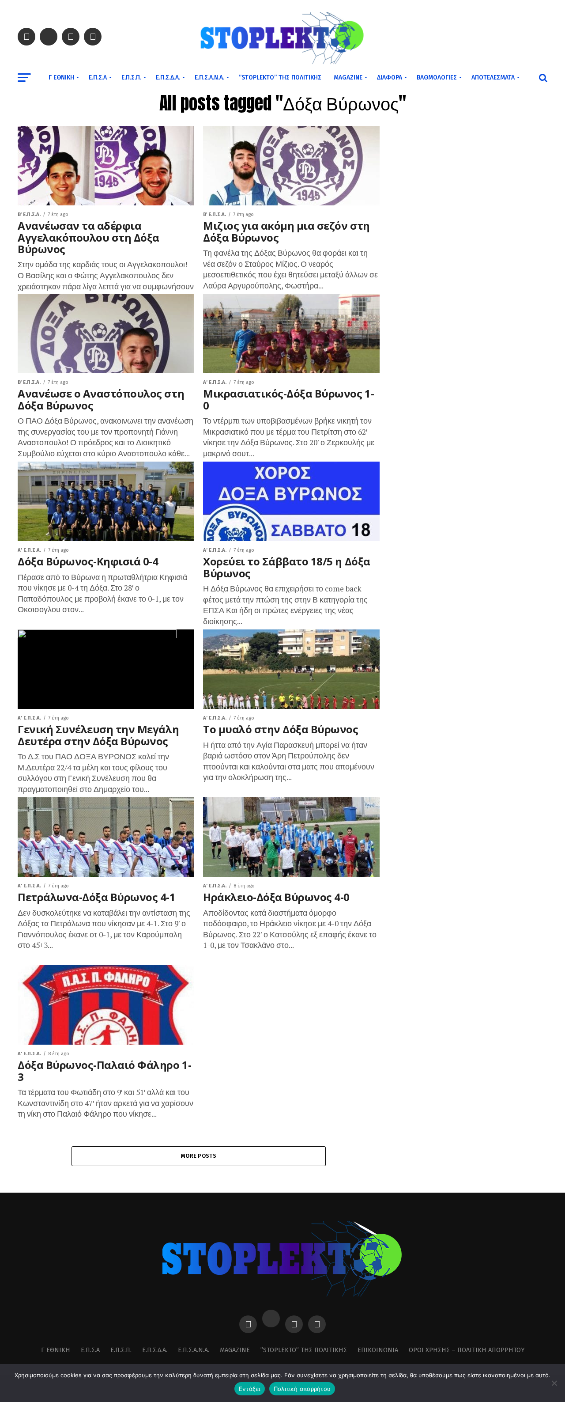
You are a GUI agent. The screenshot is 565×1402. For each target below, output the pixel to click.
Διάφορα (389, 77)
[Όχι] (554, 1383)
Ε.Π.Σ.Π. (131, 77)
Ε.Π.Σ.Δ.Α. (168, 77)
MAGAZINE (348, 77)
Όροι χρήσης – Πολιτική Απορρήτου (466, 1350)
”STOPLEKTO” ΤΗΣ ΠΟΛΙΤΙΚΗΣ (280, 77)
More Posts (198, 1155)
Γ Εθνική (61, 77)
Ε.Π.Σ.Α (98, 77)
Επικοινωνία (378, 1350)
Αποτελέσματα (493, 77)
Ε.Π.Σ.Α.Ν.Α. (209, 77)
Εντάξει (249, 1388)
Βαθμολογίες (437, 77)
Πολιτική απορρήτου (302, 1388)
